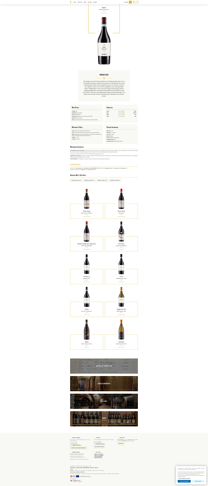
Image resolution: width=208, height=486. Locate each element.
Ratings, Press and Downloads (78, 447)
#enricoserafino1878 (98, 456)
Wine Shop (121, 443)
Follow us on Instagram (98, 455)
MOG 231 (96, 467)
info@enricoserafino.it (76, 445)
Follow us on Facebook (98, 454)
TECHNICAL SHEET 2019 (115, 180)
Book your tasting (99, 446)
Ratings (95, 2)
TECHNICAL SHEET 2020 (102, 180)
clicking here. (197, 474)
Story (74, 2)
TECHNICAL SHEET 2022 (76, 180)
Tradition (79, 2)
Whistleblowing (86, 467)
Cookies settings (79, 467)
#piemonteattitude (98, 457)
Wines (85, 2)
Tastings (90, 2)
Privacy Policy (72, 467)
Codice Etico (92, 467)
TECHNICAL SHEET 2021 (89, 180)
